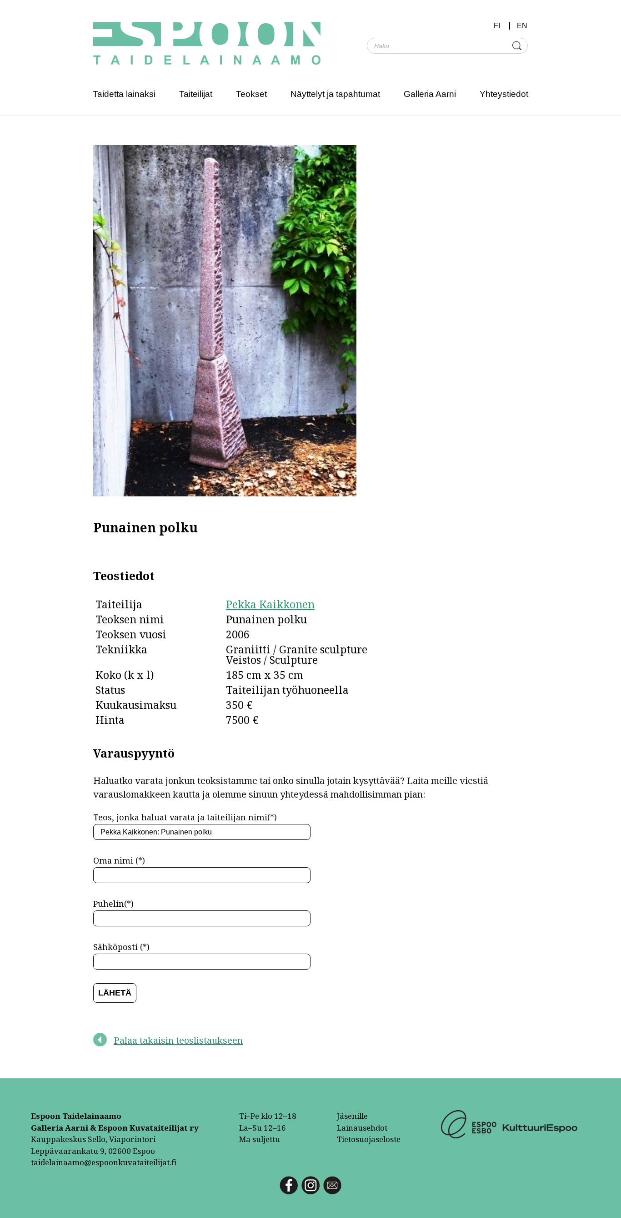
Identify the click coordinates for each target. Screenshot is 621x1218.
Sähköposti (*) (121, 946)
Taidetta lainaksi (124, 94)
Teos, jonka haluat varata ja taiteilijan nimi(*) (185, 817)
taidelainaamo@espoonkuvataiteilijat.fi (103, 1162)
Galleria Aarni (430, 94)
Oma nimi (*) (119, 860)
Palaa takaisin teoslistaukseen (178, 1040)
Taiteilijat (195, 94)
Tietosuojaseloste (369, 1139)
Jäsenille (352, 1116)
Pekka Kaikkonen (270, 604)
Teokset (251, 94)
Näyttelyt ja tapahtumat (335, 94)
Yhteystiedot (504, 94)
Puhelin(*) (113, 903)
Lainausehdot (362, 1127)
